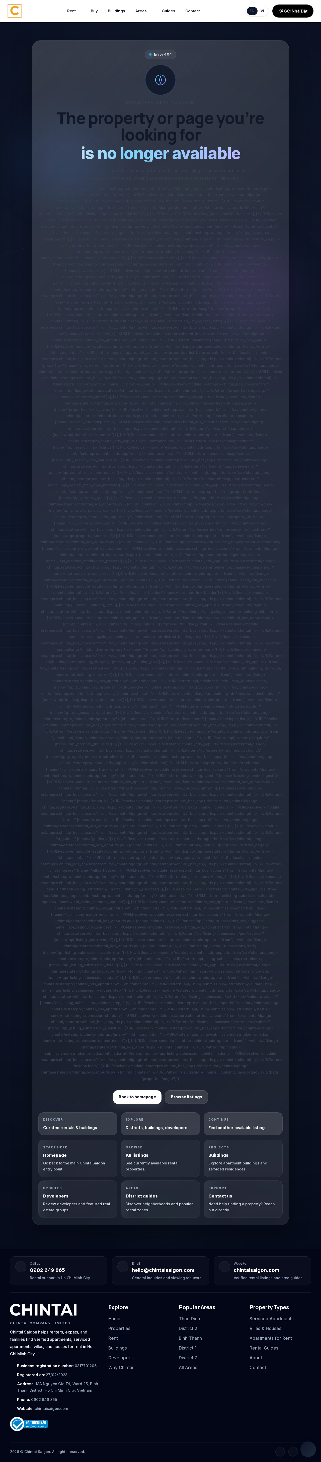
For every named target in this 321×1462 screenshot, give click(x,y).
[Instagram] (293, 1451)
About (256, 1357)
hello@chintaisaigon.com (163, 1270)
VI (262, 11)
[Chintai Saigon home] (43, 1310)
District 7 (188, 1357)
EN (252, 11)
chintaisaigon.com (256, 1270)
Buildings (116, 11)
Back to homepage (137, 1097)
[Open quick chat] (308, 1449)
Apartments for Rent (271, 1338)
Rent (71, 11)
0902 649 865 (47, 1270)
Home (114, 1318)
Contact (192, 11)
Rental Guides (264, 1348)
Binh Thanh (190, 1338)
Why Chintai (120, 1367)
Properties (119, 1328)
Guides (168, 11)
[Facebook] (280, 1451)
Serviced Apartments (272, 1318)
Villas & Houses (265, 1328)
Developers (120, 1357)
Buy (94, 11)
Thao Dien (189, 1318)
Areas (141, 11)
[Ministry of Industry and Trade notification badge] (54, 1424)
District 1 (187, 1348)
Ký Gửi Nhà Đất (292, 11)
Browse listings (186, 1097)
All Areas (188, 1367)
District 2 (188, 1328)
